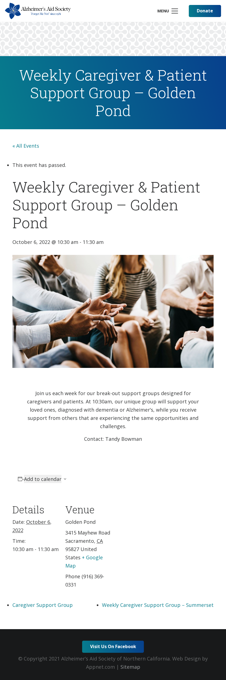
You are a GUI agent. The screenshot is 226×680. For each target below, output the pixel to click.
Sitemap (130, 667)
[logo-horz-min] (38, 11)
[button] (167, 11)
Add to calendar (42, 479)
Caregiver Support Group (42, 605)
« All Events (25, 145)
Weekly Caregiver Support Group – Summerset (158, 605)
